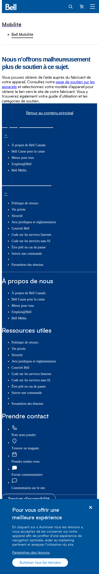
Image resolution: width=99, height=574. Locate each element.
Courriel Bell (20, 228)
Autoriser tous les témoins (40, 562)
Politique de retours (25, 203)
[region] (49, 536)
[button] (28, 488)
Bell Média (19, 170)
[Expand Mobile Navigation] (92, 6)
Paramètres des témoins (31, 552)
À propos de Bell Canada (28, 145)
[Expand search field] (71, 6)
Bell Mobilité (22, 34)
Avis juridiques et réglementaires (34, 222)
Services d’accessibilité (29, 498)
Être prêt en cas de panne (29, 247)
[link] (14, 428)
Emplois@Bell (21, 164)
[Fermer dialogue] (90, 507)
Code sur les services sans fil (31, 241)
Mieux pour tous (23, 158)
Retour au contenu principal (49, 113)
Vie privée (18, 209)
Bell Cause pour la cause (28, 151)
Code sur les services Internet (31, 235)
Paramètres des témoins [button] (27, 265)
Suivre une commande (27, 253)
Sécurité (17, 216)
